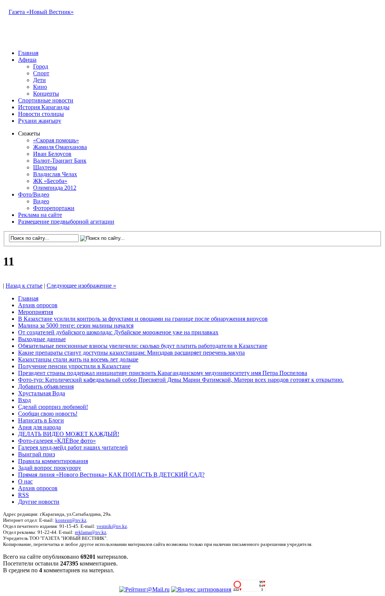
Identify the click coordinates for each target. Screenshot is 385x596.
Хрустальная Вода (41, 393)
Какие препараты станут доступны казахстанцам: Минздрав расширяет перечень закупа (131, 352)
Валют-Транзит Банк (59, 160)
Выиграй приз (36, 454)
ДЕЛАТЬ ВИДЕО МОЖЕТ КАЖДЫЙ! (68, 434)
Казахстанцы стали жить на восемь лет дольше (78, 359)
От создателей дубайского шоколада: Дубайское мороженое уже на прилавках (118, 332)
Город (40, 66)
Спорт (41, 73)
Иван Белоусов (52, 154)
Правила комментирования (53, 461)
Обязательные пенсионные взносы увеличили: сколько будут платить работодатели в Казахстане (142, 346)
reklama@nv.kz (90, 532)
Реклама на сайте (40, 215)
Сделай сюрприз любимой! (53, 407)
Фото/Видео (33, 194)
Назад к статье (24, 285)
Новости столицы (41, 114)
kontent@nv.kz (70, 520)
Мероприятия (35, 312)
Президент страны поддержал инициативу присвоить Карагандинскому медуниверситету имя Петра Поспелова (162, 373)
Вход (24, 400)
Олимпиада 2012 (54, 187)
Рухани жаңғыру (39, 120)
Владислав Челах (55, 174)
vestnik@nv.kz (112, 526)
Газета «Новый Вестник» (41, 12)
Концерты (46, 93)
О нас (25, 481)
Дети (39, 80)
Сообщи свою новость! (47, 413)
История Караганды (44, 107)
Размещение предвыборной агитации (66, 221)
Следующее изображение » (81, 285)
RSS (23, 495)
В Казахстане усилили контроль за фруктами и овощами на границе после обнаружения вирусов (143, 319)
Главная (28, 53)
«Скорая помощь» (56, 140)
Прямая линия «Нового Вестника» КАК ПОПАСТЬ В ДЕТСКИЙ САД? (111, 474)
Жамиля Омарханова (60, 147)
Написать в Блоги (41, 420)
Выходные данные (42, 339)
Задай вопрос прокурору (49, 468)
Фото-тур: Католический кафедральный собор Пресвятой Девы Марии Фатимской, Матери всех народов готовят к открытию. (181, 380)
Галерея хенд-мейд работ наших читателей (73, 447)
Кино (40, 87)
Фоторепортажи (53, 208)
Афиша (27, 59)
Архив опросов (38, 305)
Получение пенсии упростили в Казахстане (74, 366)
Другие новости (38, 501)
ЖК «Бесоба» (50, 181)
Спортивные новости (45, 100)
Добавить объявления (46, 386)
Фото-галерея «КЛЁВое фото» (57, 440)
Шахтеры (45, 167)
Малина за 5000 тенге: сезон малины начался (75, 325)
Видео (41, 201)
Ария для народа (39, 427)
